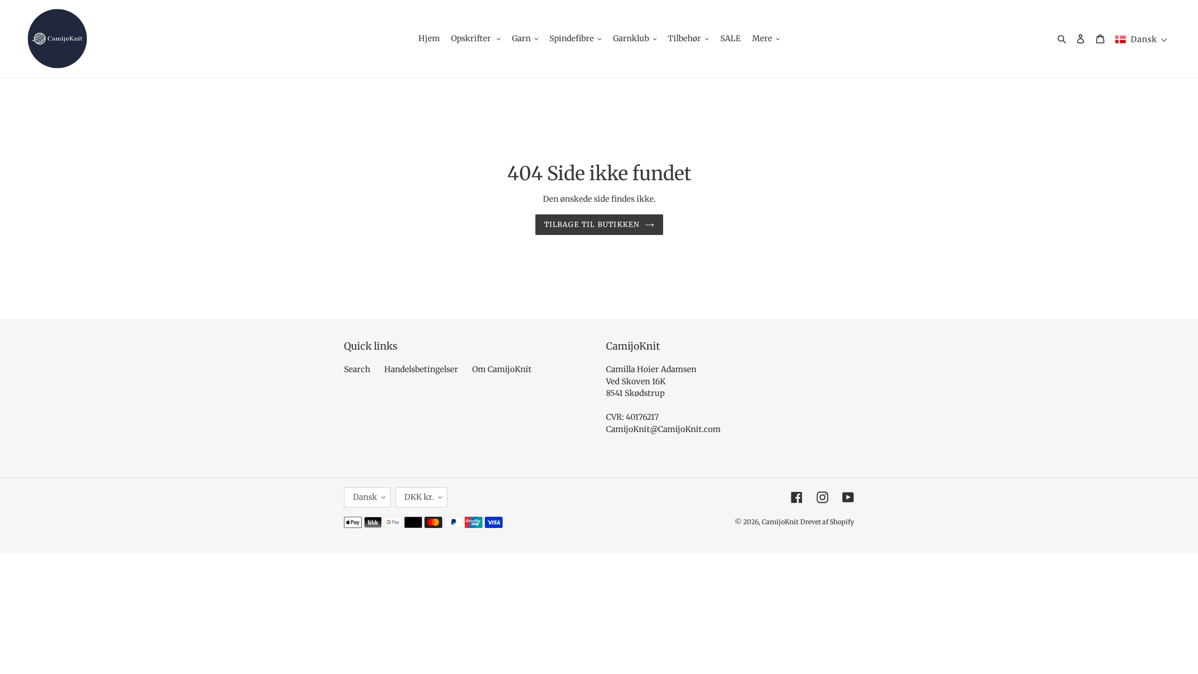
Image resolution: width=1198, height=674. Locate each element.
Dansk (365, 497)
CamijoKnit (780, 522)
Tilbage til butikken (592, 224)
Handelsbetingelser (421, 369)
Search (357, 369)
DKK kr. (419, 497)
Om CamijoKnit (502, 369)
